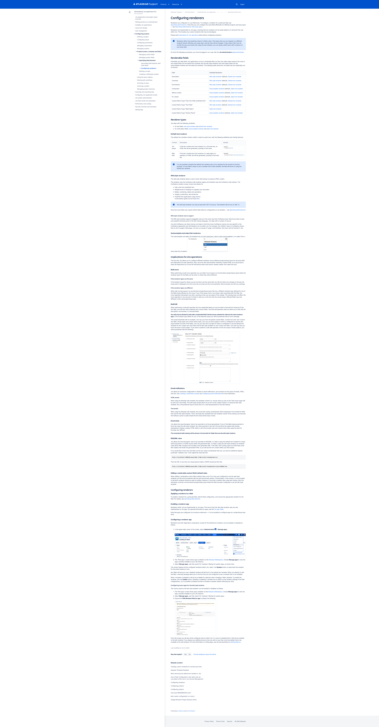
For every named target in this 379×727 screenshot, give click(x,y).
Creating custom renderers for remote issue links (186, 666)
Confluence (181, 711)
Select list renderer (237, 88)
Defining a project (143, 37)
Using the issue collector (145, 77)
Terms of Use (220, 721)
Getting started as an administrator (146, 22)
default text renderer (205, 126)
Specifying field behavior (147, 60)
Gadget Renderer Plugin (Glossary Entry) (184, 699)
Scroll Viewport (191, 711)
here (198, 198)
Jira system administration (143, 98)
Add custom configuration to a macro (183, 696)
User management (141, 31)
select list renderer (213, 129)
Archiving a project (143, 86)
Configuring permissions (144, 42)
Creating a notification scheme (149, 74)
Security (229, 721)
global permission (238, 52)
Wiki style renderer (215, 76)
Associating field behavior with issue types (188, 27)
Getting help (139, 109)
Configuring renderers (148, 68)
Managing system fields (146, 57)
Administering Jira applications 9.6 (145, 11)
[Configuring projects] (220, 12)
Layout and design (141, 28)
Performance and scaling (143, 104)
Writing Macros (236, 642)
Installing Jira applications (143, 25)
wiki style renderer (190, 126)
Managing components (144, 45)
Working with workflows (144, 80)
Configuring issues (143, 40)
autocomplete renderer (196, 129)
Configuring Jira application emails (146, 95)
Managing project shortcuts (146, 89)
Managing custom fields (146, 54)
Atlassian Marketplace (216, 560)
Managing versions (143, 48)
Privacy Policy (209, 721)
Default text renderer (234, 76)
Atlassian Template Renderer (180, 670)
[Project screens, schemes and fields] (224, 12)
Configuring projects (142, 34)
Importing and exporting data (144, 92)
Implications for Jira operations (188, 35)
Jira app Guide (218, 509)
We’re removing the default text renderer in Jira (186, 673)
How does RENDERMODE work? (181, 693)
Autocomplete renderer (216, 88)
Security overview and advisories (145, 107)
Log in (242, 4)
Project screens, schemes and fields (149, 51)
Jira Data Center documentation (145, 101)
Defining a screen (144, 71)
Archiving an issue (143, 83)
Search (236, 4)
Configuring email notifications (212, 393)
